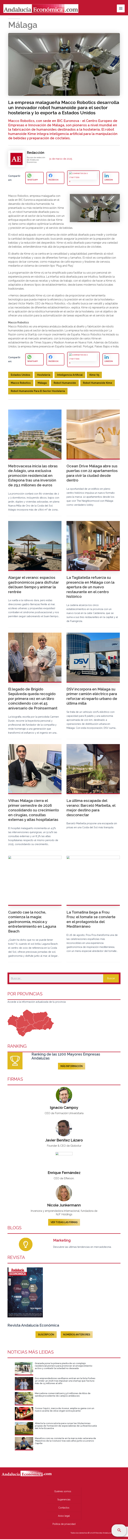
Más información (71, 1066)
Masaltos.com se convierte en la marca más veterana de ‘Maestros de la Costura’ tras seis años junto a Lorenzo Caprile (65, 1441)
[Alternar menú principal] (121, 8)
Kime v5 (94, 374)
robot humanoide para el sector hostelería (38, 391)
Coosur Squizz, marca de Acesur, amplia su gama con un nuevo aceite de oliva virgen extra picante (64, 1409)
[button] (119, 1530)
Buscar (111, 978)
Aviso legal (64, 1516)
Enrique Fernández (64, 1172)
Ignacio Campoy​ (64, 1107)
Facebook (53, 180)
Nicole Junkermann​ (64, 1205)
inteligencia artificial (69, 374)
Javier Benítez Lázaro (64, 1140)
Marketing (62, 1240)
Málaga (42, 382)
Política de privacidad (64, 1524)
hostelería (43, 374)
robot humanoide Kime (97, 382)
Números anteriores (76, 1334)
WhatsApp (32, 180)
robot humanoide (65, 382)
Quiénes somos (62, 1491)
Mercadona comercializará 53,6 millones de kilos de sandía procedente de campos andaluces (62, 1394)
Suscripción (46, 1334)
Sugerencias (63, 1499)
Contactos (63, 1507)
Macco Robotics (21, 382)
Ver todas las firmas (64, 1222)
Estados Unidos (20, 374)
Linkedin (108, 180)
